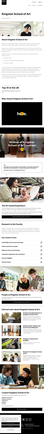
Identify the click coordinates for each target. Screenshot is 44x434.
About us (34, 5)
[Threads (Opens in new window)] (30, 419)
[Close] (20, 416)
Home (29, 5)
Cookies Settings (10, 429)
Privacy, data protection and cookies (32, 425)
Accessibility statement (29, 424)
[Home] (4, 2)
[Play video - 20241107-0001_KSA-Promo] (22, 113)
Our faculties (40, 5)
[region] (10, 424)
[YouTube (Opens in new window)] (23, 419)
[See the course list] (22, 149)
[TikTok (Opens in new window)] (27, 419)
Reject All (10, 426)
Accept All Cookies (10, 423)
